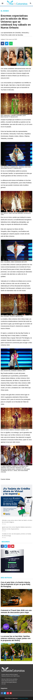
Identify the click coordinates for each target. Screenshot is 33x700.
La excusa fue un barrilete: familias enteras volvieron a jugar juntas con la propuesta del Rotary (15, 638)
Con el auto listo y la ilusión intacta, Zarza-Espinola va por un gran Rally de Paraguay (15, 584)
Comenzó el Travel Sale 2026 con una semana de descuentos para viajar (16, 611)
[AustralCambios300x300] (12, 572)
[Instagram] (9, 546)
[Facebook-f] (2, 546)
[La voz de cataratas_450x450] (16, 516)
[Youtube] (12, 546)
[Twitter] (5, 546)
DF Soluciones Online (23, 698)
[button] (2, 3)
